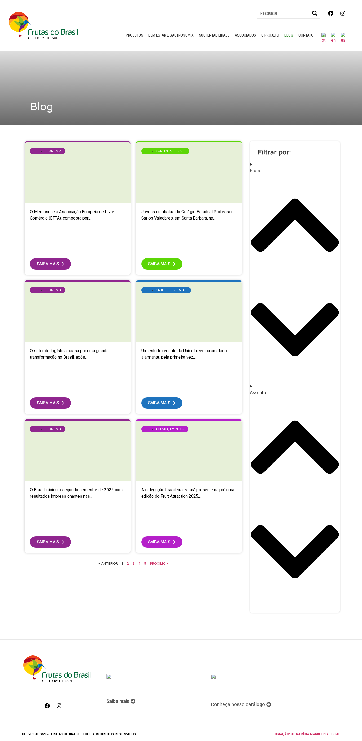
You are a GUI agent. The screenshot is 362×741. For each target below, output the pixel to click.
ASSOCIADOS (245, 35)
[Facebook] (330, 13)
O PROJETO (270, 35)
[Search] (315, 13)
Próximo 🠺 (159, 563)
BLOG (288, 35)
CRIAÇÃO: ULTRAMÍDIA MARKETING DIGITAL (307, 734)
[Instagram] (342, 13)
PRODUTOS (134, 35)
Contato (306, 35)
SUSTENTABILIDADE (214, 35)
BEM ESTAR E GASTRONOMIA (171, 35)
